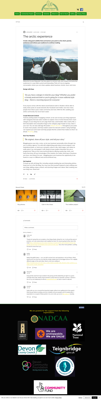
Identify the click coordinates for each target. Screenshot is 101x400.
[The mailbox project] (74, 196)
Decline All (87, 397)
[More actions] (77, 32)
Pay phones (21, 204)
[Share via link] (34, 174)
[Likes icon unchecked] (28, 249)
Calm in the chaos (47, 204)
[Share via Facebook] (24, 174)
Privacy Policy (58, 397)
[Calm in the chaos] (50, 196)
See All (83, 187)
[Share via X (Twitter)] (27, 174)
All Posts (18, 21)
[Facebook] (81, 9)
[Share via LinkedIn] (31, 174)
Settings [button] (80, 397)
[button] (83, 22)
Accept (94, 397)
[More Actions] (77, 236)
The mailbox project (72, 204)
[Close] (99, 397)
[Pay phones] (26, 196)
